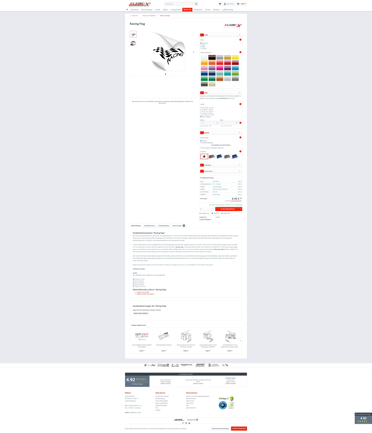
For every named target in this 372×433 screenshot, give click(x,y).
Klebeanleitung (164, 226)
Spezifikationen (149, 226)
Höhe (221, 120)
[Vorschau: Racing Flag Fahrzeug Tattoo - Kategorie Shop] (133, 34)
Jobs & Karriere (191, 408)
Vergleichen (205, 213)
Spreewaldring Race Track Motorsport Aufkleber (208, 346)
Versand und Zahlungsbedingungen (197, 396)
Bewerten (226, 213)
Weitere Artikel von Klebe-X (145, 294)
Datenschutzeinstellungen (220, 428)
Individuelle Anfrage (162, 396)
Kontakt (157, 410)
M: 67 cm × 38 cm (207, 111)
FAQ (156, 408)
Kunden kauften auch (138, 325)
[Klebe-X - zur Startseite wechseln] (140, 4)
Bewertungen (178, 226)
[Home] (127, 9)
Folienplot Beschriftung (163, 345)
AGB (187, 405)
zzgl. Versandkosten (236, 201)
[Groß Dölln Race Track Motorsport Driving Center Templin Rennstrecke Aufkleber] (230, 336)
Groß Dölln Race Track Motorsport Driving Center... (230, 346)
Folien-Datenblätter (161, 401)
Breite (202, 120)
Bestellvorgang (160, 398)
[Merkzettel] (220, 4)
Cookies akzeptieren (239, 428)
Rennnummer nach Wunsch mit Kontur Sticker (186, 346)
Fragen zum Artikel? (142, 292)
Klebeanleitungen (161, 405)
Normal (204, 141)
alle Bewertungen (137, 384)
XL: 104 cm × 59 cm (208, 115)
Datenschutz (190, 401)
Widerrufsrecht (191, 398)
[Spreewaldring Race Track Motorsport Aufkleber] (208, 336)
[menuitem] (181, 4)
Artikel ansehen (166, 383)
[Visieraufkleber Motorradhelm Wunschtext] (142, 336)
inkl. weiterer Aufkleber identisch (213, 148)
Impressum (189, 403)
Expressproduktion (161, 403)
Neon (203, 47)
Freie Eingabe (206, 117)
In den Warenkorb (228, 209)
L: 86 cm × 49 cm (207, 113)
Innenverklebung (207, 143)
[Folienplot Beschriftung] (164, 336)
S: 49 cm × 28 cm (207, 109)
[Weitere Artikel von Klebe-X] (232, 25)
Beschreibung (135, 226)
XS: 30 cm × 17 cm (208, 107)
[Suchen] (196, 4)
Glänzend (205, 43)
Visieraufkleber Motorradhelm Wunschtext (142, 346)
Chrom (204, 49)
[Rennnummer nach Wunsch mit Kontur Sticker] (186, 336)
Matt (203, 45)
